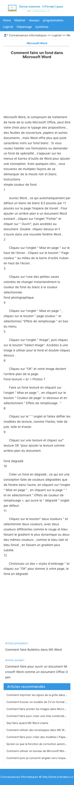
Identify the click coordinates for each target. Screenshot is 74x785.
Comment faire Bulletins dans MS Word (34, 649)
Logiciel (8, 27)
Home (7, 20)
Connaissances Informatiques (28, 35)
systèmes (41, 27)
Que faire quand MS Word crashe (27, 723)
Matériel (19, 20)
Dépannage (24, 27)
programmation (53, 20)
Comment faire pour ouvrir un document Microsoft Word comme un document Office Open (36, 672)
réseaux (34, 20)
